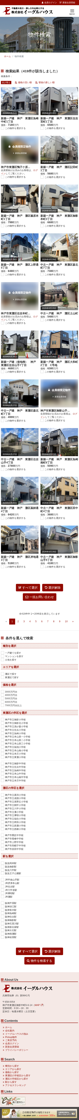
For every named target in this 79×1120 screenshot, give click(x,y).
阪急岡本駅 (10, 863)
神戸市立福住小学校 (15, 818)
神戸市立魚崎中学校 (15, 770)
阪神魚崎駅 (10, 913)
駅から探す (11, 1082)
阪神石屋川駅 (12, 923)
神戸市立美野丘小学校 (16, 801)
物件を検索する (41, 960)
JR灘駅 (8, 896)
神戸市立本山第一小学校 (17, 736)
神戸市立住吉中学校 (15, 767)
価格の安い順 (25, 82)
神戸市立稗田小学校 (15, 822)
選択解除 (54, 587)
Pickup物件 (11, 1037)
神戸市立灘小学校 (14, 812)
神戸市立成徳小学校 (15, 798)
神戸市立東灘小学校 (15, 757)
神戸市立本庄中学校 (15, 780)
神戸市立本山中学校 (15, 773)
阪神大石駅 (10, 930)
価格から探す (12, 1072)
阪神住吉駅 (10, 916)
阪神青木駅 (10, 910)
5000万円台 (11, 698)
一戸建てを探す (13, 653)
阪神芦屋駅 (10, 903)
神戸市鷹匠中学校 (14, 835)
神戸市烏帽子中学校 (15, 845)
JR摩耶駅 (10, 893)
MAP (37, 1005)
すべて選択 (30, 587)
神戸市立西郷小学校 (15, 829)
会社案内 (9, 1030)
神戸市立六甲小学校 (15, 808)
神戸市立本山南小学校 (16, 750)
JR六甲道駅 (11, 890)
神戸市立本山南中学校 (16, 777)
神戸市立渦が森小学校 (16, 726)
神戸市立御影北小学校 (16, 723)
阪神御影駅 (10, 920)
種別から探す (12, 1066)
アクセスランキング (15, 1085)
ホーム (7, 56)
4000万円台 (11, 695)
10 (66, 621)
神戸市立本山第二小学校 (17, 740)
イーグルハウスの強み (16, 1034)
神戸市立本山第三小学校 (17, 743)
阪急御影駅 (10, 866)
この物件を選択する (15, 128)
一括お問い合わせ (41, 597)
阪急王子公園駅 (13, 873)
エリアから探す (13, 1069)
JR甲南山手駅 (12, 879)
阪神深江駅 (10, 906)
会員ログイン (50, 2)
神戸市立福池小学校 (15, 747)
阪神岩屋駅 (10, 937)
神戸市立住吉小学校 (15, 730)
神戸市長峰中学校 (14, 838)
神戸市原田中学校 (14, 849)
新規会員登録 (69, 2)
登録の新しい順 (47, 82)
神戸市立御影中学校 (15, 763)
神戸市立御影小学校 (15, 719)
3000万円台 (11, 691)
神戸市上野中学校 (14, 842)
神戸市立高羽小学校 (15, 795)
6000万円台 (11, 702)
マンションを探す (14, 656)
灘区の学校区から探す (16, 1078)
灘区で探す (10, 674)
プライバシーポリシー (16, 1050)
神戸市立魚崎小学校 (15, 733)
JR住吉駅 (10, 886)
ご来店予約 (11, 1040)
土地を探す (10, 659)
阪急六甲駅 (10, 870)
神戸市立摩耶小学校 (15, 815)
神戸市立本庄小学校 (15, 753)
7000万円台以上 (13, 705)
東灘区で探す (12, 677)
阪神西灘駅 (10, 933)
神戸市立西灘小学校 (15, 825)
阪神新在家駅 (12, 927)
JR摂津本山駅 (12, 883)
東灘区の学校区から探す (17, 1075)
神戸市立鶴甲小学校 (15, 805)
